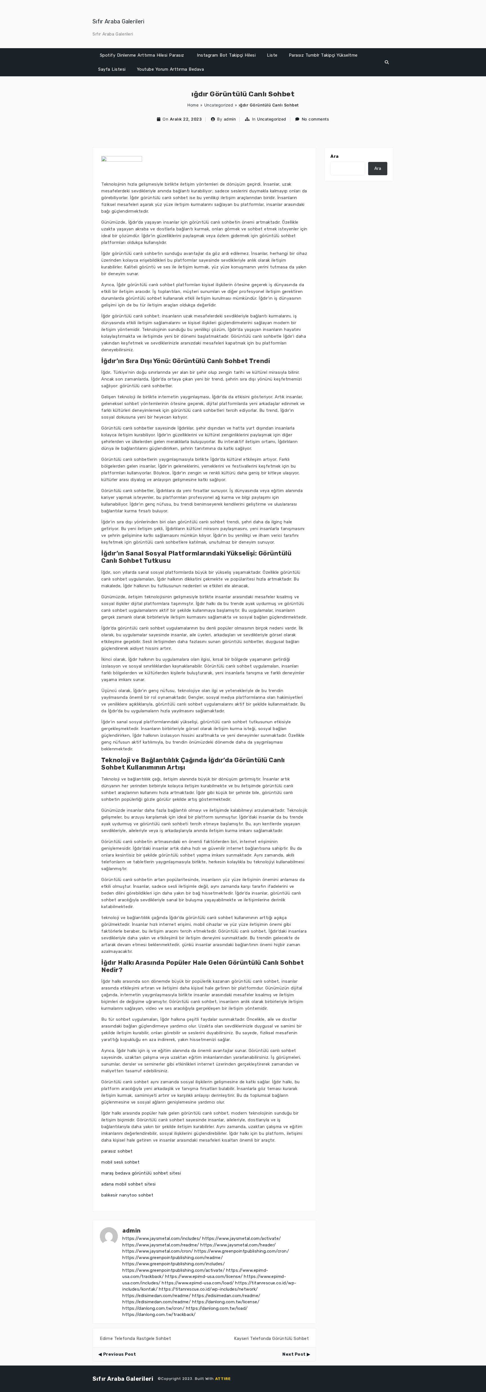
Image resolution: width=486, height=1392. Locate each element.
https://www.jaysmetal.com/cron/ (157, 1251)
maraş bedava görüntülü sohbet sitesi (141, 1173)
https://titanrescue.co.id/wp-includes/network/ (208, 1289)
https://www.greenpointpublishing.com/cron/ (241, 1251)
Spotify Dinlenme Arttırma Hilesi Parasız (142, 55)
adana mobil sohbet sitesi (128, 1184)
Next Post (294, 1354)
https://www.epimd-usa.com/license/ (204, 1276)
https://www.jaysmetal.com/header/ (238, 1245)
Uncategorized (218, 105)
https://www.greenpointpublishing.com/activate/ (173, 1270)
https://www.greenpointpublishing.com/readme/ (172, 1257)
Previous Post (119, 1354)
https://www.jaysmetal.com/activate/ (241, 1238)
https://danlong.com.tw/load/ (217, 1308)
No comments (315, 119)
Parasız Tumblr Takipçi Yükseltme (323, 55)
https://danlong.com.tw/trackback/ (159, 1314)
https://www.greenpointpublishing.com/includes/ (173, 1263)
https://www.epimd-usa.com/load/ (198, 1283)
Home (193, 105)
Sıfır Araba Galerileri (119, 21)
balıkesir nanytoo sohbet (127, 1195)
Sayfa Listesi (112, 69)
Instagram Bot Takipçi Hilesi (226, 55)
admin (230, 119)
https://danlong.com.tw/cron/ (153, 1308)
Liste (272, 55)
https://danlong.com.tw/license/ (226, 1301)
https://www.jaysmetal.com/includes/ (161, 1238)
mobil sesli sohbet (120, 1162)
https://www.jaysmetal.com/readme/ (160, 1245)
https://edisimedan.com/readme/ (156, 1295)
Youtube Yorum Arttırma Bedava (170, 69)
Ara (334, 156)
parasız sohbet (116, 1151)
